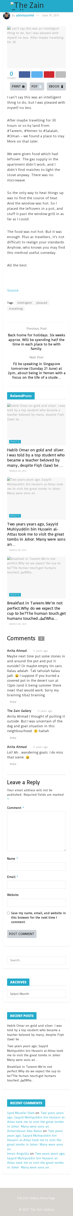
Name (12, 858)
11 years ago (40, 650)
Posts (15, 441)
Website (13, 895)
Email (12, 877)
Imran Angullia (18, 1153)
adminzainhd (25, 15)
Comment (15, 808)
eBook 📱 (56, 86)
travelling (16, 308)
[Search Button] (62, 960)
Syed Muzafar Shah (20, 1113)
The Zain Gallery (19, 711)
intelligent (24, 302)
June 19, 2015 (50, 15)
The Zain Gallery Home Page (36, 1198)
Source (12, 290)
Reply (13, 701)
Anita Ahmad (17, 651)
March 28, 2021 (18, 471)
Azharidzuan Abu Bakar (24, 1131)
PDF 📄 (37, 86)
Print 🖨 (18, 86)
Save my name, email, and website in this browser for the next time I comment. (38, 917)
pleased (41, 302)
